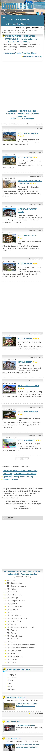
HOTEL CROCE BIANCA (28, 133)
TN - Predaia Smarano (15, 639)
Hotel (17, 20)
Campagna (12, 675)
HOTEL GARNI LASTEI (27, 235)
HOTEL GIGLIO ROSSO (28, 412)
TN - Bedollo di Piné (14, 595)
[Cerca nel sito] (37, 13)
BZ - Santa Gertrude (14, 583)
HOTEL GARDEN (25, 339)
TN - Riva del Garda (14, 651)
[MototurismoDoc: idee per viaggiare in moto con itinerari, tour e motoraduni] (17, 5)
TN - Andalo (11, 589)
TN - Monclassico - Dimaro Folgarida (20, 627)
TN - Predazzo (12, 642)
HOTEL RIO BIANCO (26, 440)
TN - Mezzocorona (14, 621)
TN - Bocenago (12, 598)
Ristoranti (24, 24)
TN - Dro (10, 612)
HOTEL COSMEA (25, 362)
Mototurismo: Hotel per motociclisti (24, 30)
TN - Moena (11, 624)
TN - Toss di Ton (13, 662)
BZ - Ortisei (11, 580)
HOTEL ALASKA (25, 157)
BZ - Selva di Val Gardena (16, 586)
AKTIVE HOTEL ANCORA (28, 386)
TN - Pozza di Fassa (14, 636)
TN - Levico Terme (13, 615)
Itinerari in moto (37, 713)
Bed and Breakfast (12, 24)
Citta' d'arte (12, 677)
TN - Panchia (12, 630)
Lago (9, 683)
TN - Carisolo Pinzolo (14, 606)
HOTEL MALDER (25, 264)
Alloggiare (9, 20)
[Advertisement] (22, 85)
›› (28, 459)
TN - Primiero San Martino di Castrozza (21, 648)
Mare (10, 686)
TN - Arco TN (12, 592)
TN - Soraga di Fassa (14, 656)
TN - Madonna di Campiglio (17, 618)
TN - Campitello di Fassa (16, 601)
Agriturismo (24, 20)
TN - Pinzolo (11, 633)
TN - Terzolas (12, 659)
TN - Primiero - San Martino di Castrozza (21, 645)
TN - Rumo (11, 653)
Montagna (11, 689)
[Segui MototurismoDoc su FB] (42, 13)
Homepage (6, 30)
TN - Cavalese (12, 609)
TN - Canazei (12, 604)
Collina (10, 680)
